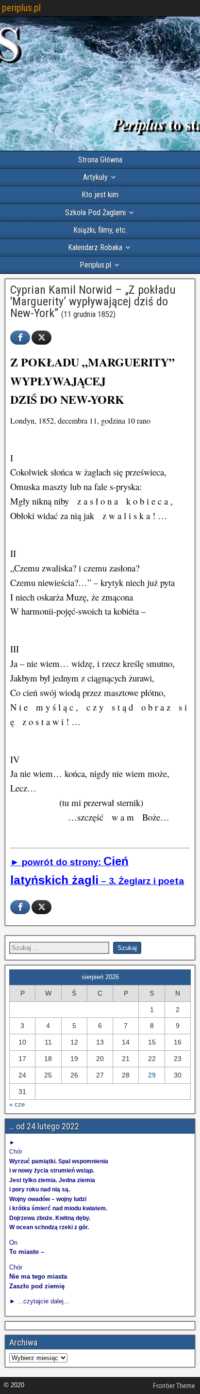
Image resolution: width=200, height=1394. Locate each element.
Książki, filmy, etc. (100, 230)
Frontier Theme (174, 1385)
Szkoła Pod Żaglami (95, 212)
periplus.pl (21, 8)
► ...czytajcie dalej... (39, 1301)
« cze (17, 1104)
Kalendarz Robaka (95, 247)
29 (152, 1075)
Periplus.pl (95, 264)
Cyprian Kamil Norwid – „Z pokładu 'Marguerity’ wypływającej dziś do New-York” (93, 301)
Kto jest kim (100, 194)
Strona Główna (100, 159)
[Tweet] (41, 338)
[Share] (20, 338)
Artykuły (95, 177)
